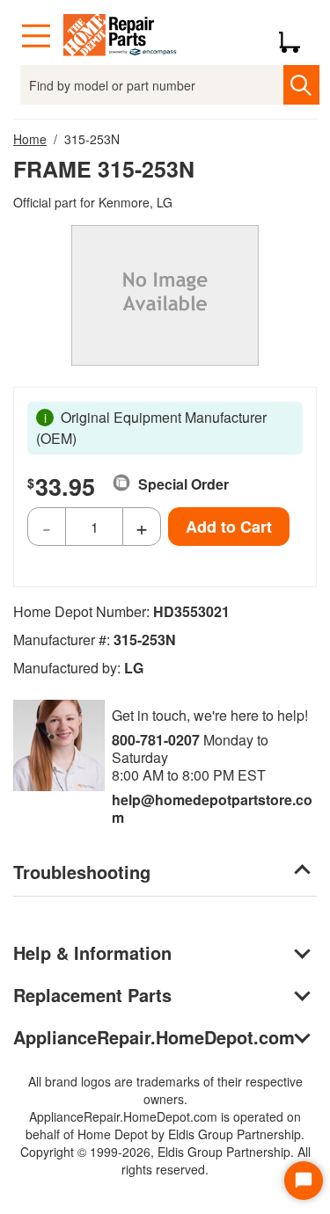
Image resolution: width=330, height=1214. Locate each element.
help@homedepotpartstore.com (212, 808)
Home (30, 139)
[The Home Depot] (120, 36)
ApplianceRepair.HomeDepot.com (154, 1037)
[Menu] (36, 36)
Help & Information (92, 952)
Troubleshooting (81, 871)
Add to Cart (229, 526)
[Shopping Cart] (296, 36)
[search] (301, 85)
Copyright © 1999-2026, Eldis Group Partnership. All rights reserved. (165, 1160)
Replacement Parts (92, 994)
